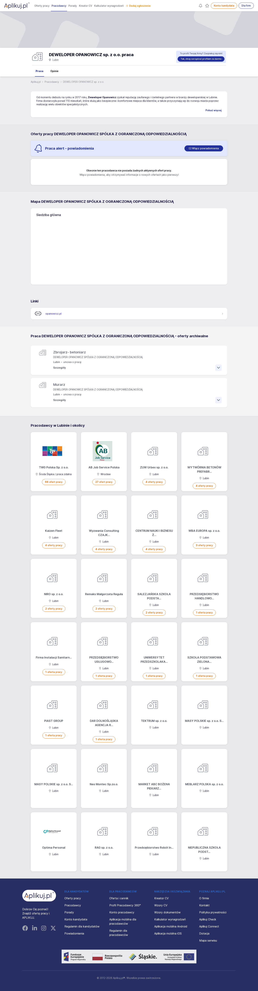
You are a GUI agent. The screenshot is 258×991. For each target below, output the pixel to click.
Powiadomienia (74, 933)
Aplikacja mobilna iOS (168, 933)
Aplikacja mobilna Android (170, 926)
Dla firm (246, 5)
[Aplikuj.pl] (39, 895)
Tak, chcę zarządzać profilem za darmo (201, 59)
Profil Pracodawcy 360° (125, 905)
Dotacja (204, 933)
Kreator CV (85, 5)
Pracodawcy (59, 5)
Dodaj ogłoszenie (140, 5)
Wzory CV (160, 905)
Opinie (54, 71)
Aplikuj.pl (36, 81)
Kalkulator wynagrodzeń (109, 5)
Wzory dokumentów (167, 912)
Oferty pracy (41, 5)
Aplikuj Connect (209, 926)
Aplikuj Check (207, 919)
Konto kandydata (224, 5)
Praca (39, 71)
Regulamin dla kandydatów (82, 926)
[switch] (203, 148)
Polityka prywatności (212, 912)
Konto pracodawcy (121, 912)
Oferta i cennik (118, 898)
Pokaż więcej (214, 110)
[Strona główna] (16, 5)
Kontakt (204, 905)
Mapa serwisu (208, 940)
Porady (72, 5)
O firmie (204, 898)
